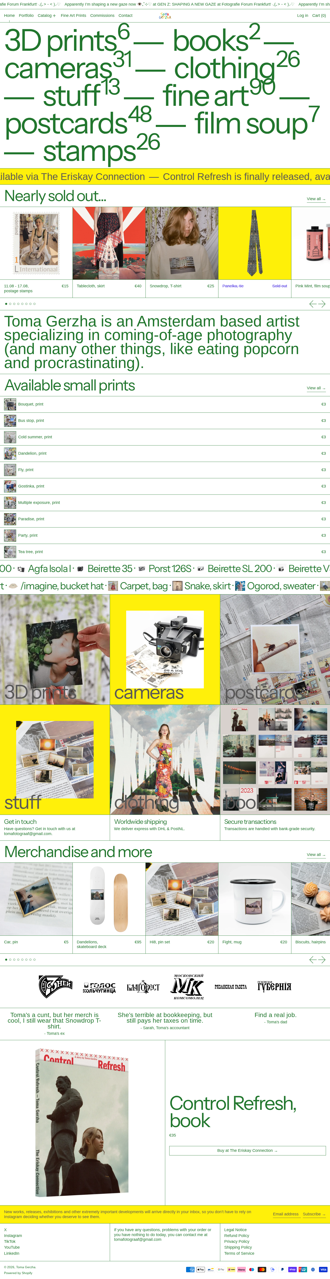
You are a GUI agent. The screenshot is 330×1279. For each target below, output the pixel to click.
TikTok (9, 1241)
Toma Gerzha (25, 1267)
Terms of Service (239, 1253)
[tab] (6, 304)
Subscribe (312, 1214)
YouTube (12, 1247)
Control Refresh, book (232, 1111)
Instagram (13, 1235)
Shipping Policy (238, 1247)
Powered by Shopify (18, 1273)
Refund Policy (236, 1235)
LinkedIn (11, 1253)
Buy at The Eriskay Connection (245, 1150)
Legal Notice (235, 1230)
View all (314, 199)
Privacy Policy (236, 1241)
